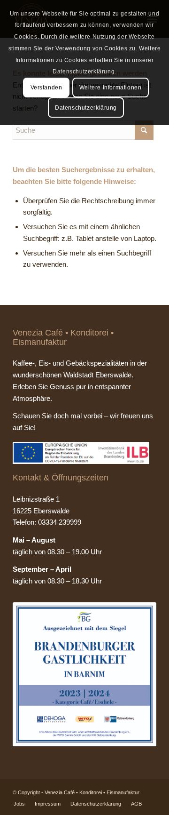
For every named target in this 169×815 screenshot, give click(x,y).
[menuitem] (19, 803)
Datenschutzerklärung (86, 107)
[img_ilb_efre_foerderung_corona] (81, 453)
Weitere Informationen (110, 87)
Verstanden (46, 87)
